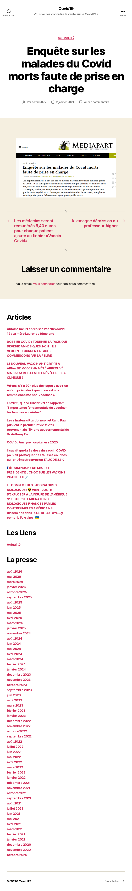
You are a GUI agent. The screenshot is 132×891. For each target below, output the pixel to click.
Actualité (66, 37)
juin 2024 (14, 643)
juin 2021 (13, 813)
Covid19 (66, 9)
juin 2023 (14, 695)
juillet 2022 (15, 746)
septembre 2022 (19, 736)
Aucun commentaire (96, 102)
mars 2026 (15, 582)
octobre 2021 (17, 793)
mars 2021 (15, 829)
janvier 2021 (16, 839)
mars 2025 (15, 623)
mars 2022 (15, 767)
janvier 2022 (16, 777)
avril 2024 (14, 654)
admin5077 (39, 102)
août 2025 (14, 602)
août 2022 (14, 741)
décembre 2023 (19, 674)
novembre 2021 (18, 788)
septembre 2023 (19, 690)
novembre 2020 (19, 849)
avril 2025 (14, 618)
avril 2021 (14, 824)
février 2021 (16, 834)
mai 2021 (13, 819)
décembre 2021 (18, 783)
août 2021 (14, 803)
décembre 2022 (19, 721)
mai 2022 (14, 757)
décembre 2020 (19, 844)
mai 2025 (14, 612)
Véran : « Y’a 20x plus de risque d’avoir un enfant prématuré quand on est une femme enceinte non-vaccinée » (37, 390)
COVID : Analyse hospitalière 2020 (32, 442)
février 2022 (16, 772)
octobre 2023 (17, 685)
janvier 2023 (16, 716)
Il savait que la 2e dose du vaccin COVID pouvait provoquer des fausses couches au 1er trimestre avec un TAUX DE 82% (37, 455)
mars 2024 (15, 659)
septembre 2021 (19, 798)
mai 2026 (14, 576)
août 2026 (14, 571)
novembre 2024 (19, 633)
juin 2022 (14, 752)
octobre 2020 (17, 855)
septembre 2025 (19, 597)
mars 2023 (15, 705)
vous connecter (44, 284)
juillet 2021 (15, 808)
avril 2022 (14, 762)
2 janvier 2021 (65, 102)
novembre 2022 (19, 726)
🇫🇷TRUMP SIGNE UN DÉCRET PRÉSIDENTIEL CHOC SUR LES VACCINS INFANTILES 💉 (36, 472)
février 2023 (16, 710)
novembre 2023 (19, 679)
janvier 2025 (16, 628)
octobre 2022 (17, 731)
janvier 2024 (16, 669)
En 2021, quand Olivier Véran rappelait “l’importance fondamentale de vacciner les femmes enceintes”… (37, 407)
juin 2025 (14, 607)
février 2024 (16, 664)
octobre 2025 (17, 592)
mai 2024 (14, 649)
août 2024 (14, 638)
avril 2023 (14, 700)
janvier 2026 (16, 587)
